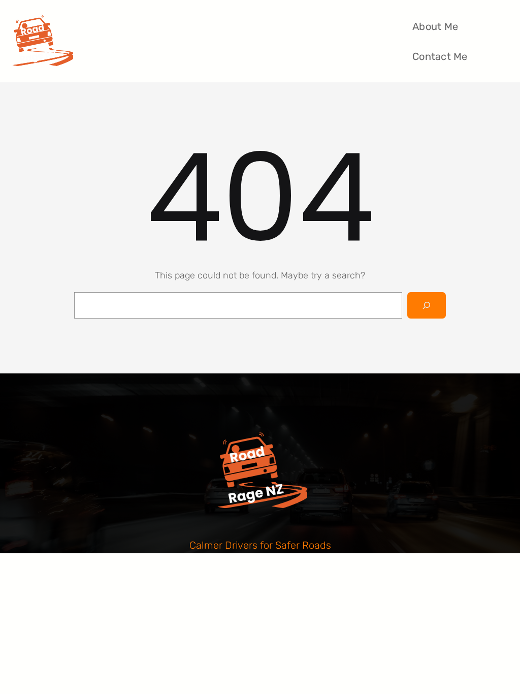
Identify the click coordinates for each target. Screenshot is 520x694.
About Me (435, 26)
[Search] (426, 305)
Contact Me (440, 56)
